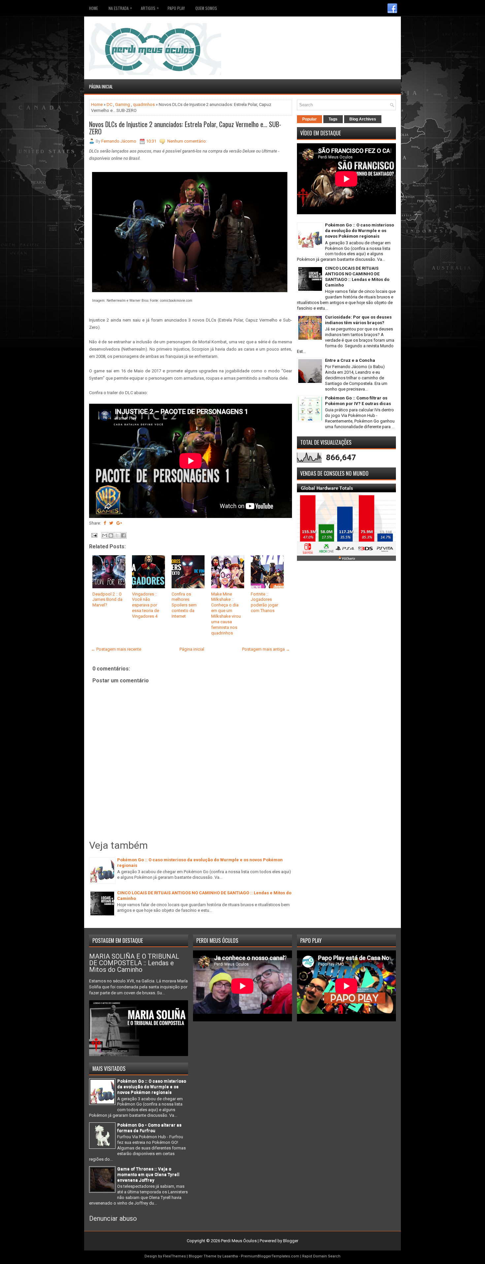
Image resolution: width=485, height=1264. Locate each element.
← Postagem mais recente (116, 649)
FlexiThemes (174, 1256)
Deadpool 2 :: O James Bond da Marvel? (107, 600)
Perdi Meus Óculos (239, 1240)
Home (93, 8)
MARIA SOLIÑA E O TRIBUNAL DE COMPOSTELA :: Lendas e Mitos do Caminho (134, 963)
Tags (333, 119)
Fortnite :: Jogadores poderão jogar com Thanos (264, 602)
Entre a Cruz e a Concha (350, 360)
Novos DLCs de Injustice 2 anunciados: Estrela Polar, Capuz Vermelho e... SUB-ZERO (185, 127)
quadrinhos (144, 104)
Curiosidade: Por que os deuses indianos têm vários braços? (358, 320)
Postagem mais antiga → (266, 649)
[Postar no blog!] (111, 535)
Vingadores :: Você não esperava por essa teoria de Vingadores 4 (145, 605)
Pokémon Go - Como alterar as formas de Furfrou (149, 1127)
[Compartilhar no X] (117, 535)
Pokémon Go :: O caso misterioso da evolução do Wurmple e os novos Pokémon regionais (359, 230)
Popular (309, 119)
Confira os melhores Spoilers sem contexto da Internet (184, 605)
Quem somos (206, 8)
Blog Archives (362, 119)
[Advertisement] (357, 33)
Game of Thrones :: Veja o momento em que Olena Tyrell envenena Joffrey (148, 1174)
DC (109, 104)
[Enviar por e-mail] (104, 535)
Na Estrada (120, 8)
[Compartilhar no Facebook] (123, 535)
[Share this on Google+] (119, 523)
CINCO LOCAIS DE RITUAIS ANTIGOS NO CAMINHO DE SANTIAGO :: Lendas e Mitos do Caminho (357, 277)
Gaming (122, 104)
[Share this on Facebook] (105, 523)
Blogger (290, 1240)
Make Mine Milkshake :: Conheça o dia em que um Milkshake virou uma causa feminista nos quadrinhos (226, 613)
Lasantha (230, 1256)
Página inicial (101, 86)
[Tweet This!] (111, 523)
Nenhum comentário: (187, 141)
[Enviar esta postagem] (93, 534)
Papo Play (176, 8)
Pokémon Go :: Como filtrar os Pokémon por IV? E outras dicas (358, 400)
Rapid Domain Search (321, 1256)
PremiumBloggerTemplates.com (270, 1256)
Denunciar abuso (113, 1218)
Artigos (150, 8)
